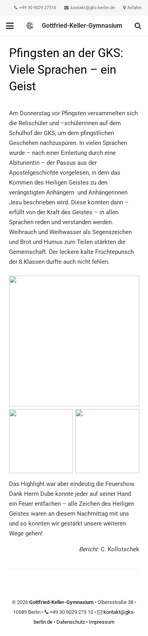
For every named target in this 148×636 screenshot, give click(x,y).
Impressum (101, 622)
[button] (10, 26)
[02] (74, 341)
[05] (107, 441)
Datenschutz (70, 622)
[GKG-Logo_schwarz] (30, 26)
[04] (41, 441)
